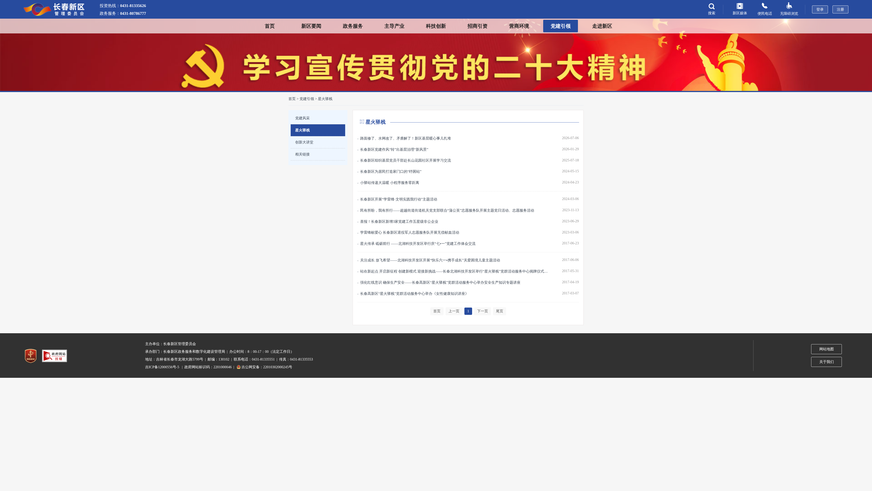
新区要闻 (311, 26)
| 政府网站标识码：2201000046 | (208, 367)
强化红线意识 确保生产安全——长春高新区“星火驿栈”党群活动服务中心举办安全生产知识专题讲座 (440, 282)
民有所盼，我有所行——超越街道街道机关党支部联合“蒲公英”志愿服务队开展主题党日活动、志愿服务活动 (447, 210)
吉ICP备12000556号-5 (162, 367)
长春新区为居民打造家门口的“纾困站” (390, 171)
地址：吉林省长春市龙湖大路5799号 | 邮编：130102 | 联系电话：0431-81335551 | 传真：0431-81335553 (229, 359)
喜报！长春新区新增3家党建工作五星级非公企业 (399, 221)
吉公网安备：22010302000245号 (266, 367)
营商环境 (519, 26)
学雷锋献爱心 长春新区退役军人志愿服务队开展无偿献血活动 (409, 232)
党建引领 (561, 26)
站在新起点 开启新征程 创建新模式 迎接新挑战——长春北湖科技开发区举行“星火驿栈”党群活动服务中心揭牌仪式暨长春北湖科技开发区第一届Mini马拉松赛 (455, 271)
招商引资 (478, 26)
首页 (270, 26)
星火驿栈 (325, 99)
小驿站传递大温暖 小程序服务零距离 (389, 183)
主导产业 (394, 26)
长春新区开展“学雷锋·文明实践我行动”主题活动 (398, 199)
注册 (840, 9)
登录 (820, 9)
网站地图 (826, 349)
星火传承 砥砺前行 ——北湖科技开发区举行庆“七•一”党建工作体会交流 (418, 244)
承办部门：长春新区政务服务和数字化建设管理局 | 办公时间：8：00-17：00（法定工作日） (219, 351)
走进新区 (602, 26)
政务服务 (353, 26)
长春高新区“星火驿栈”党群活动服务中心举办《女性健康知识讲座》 (414, 294)
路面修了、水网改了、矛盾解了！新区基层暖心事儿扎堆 (405, 138)
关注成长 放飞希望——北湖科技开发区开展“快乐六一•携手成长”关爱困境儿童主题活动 (430, 260)
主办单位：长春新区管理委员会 (170, 344)
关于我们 (826, 362)
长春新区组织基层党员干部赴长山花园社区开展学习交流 (405, 160)
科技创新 (436, 26)
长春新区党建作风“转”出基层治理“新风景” (394, 149)
